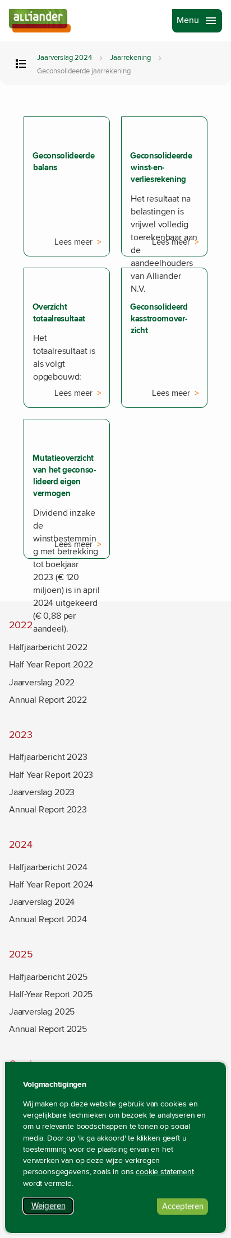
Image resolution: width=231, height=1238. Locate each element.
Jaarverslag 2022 (42, 682)
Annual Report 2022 (48, 700)
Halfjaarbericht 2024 (48, 867)
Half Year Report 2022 (51, 664)
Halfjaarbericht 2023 (48, 757)
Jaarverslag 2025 (42, 1011)
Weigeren (52, 1207)
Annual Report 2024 (48, 919)
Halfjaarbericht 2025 (48, 977)
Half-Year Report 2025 (51, 994)
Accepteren (185, 1208)
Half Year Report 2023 (51, 775)
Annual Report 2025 (48, 1029)
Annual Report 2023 (48, 809)
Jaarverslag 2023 (42, 792)
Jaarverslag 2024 (64, 58)
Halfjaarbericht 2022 (48, 647)
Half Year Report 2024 (51, 884)
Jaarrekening (130, 58)
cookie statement (165, 1172)
